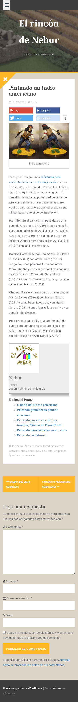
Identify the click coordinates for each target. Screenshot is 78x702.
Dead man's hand (54, 446)
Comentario (14, 527)
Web (9, 615)
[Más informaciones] (65, 119)
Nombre (12, 581)
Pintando (17, 446)
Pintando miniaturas (31, 435)
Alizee (57, 688)
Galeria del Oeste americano (37, 405)
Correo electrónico (19, 598)
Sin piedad (60, 450)
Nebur (34, 102)
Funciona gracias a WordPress (22, 688)
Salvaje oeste (44, 450)
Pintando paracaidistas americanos (42, 430)
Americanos (35, 446)
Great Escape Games (22, 450)
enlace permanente (23, 455)
